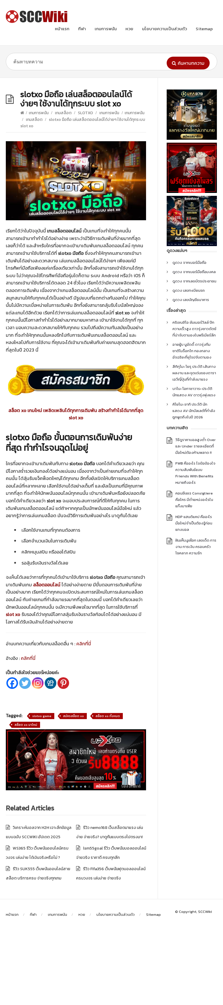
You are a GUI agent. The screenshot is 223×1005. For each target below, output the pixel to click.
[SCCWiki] (38, 16)
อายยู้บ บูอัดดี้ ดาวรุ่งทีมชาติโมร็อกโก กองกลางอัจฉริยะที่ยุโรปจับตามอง (191, 351)
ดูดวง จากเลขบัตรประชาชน (194, 281)
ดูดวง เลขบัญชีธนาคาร (190, 299)
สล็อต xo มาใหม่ (26, 724)
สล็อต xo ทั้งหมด (108, 716)
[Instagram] (38, 683)
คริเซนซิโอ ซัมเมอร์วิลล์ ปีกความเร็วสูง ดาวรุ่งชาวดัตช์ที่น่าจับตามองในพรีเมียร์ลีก (194, 329)
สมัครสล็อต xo (73, 716)
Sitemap (204, 28)
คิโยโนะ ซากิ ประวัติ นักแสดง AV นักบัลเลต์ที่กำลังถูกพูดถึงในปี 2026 (193, 411)
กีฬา (82, 28)
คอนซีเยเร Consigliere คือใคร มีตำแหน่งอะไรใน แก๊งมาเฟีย (194, 499)
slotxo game (41, 716)
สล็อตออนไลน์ (46, 584)
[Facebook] (12, 683)
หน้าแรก (62, 28)
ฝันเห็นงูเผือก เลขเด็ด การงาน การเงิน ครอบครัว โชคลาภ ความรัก (195, 547)
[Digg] (50, 683)
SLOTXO (85, 113)
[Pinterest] (63, 683)
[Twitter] (25, 683)
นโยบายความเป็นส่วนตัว (164, 28)
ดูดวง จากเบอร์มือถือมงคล (194, 272)
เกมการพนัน (106, 28)
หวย (129, 28)
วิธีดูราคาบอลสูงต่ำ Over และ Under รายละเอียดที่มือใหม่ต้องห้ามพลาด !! (195, 446)
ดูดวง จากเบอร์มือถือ (189, 262)
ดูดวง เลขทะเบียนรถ (188, 290)
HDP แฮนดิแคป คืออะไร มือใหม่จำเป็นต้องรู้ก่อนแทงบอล (193, 523)
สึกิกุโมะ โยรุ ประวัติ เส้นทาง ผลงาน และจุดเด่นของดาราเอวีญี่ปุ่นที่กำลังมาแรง (194, 373)
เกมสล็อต (63, 113)
